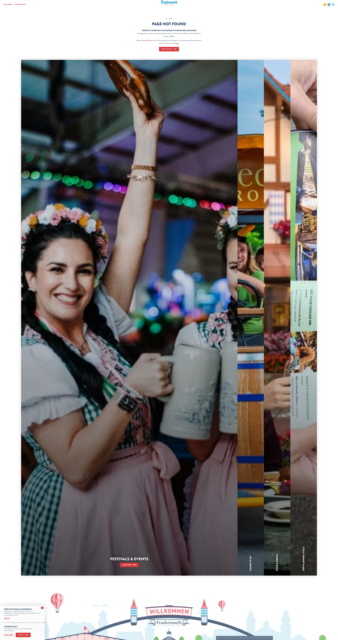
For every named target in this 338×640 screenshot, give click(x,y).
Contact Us (145, 40)
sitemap (176, 43)
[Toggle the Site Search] (328, 4)
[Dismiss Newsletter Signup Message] (42, 607)
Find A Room (7, 4)
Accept (20, 635)
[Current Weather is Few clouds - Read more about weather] (325, 4)
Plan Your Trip (20, 4)
